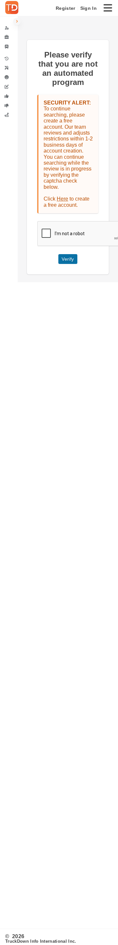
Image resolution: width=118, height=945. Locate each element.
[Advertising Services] (9, 37)
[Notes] (9, 86)
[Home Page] (13, 8)
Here (62, 199)
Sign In (88, 8)
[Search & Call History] (9, 58)
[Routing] (9, 115)
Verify (68, 259)
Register (65, 8)
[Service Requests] (9, 68)
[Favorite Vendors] (9, 96)
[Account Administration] (9, 28)
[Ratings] (9, 77)
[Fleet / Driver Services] (9, 46)
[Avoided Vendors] (9, 105)
